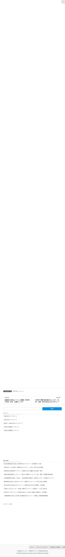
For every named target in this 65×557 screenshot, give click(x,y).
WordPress (25, 553)
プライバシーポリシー (42, 547)
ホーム (32, 547)
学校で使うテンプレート (18, 391)
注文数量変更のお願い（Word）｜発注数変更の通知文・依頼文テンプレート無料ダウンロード (29, 478)
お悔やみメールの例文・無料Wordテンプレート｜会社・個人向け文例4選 (23, 467)
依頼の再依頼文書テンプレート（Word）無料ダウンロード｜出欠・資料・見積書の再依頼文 (28, 474)
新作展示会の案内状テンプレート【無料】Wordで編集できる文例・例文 (23, 470)
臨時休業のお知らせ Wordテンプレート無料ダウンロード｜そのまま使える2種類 (25, 481)
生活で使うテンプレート (10, 419)
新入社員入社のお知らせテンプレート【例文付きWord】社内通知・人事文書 (24, 485)
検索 (52, 408)
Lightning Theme (33, 553)
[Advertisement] (32, 446)
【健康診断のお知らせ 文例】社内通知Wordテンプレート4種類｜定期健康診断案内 (26, 495)
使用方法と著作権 (55, 547)
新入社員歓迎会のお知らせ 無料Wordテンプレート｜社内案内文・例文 (22, 463)
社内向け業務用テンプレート (11, 427)
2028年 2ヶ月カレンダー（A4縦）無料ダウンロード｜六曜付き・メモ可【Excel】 (25, 488)
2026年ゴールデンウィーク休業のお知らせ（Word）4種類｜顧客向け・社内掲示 (25, 492)
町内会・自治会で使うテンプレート (13, 423)
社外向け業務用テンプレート (11, 430)
